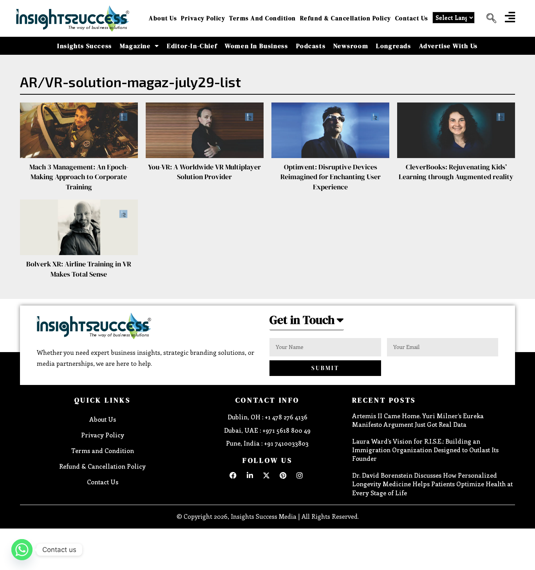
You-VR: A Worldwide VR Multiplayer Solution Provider (204, 172)
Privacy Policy (203, 18)
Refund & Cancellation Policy (345, 18)
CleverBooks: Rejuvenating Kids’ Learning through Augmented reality (456, 172)
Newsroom (350, 45)
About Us (163, 18)
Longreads (393, 45)
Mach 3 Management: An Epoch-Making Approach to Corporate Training (78, 176)
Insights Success (84, 45)
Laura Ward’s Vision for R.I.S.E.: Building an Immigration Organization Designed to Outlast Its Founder (425, 450)
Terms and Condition (262, 18)
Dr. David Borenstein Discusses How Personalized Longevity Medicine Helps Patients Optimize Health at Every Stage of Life (432, 484)
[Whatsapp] (22, 549)
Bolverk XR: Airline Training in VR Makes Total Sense (78, 269)
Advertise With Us (448, 45)
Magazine (135, 45)
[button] (488, 18)
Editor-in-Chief (192, 45)
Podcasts (311, 45)
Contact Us (411, 18)
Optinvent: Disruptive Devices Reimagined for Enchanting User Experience (330, 176)
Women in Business (256, 45)
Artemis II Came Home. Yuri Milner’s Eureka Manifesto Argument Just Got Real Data (418, 420)
